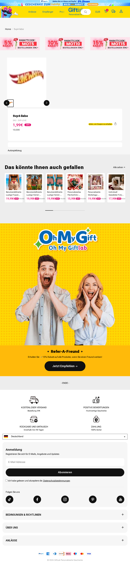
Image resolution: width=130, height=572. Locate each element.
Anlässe (11, 540)
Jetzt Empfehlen (63, 366)
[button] (7, 103)
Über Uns (12, 527)
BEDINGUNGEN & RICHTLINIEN (23, 514)
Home (8, 29)
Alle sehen (118, 167)
